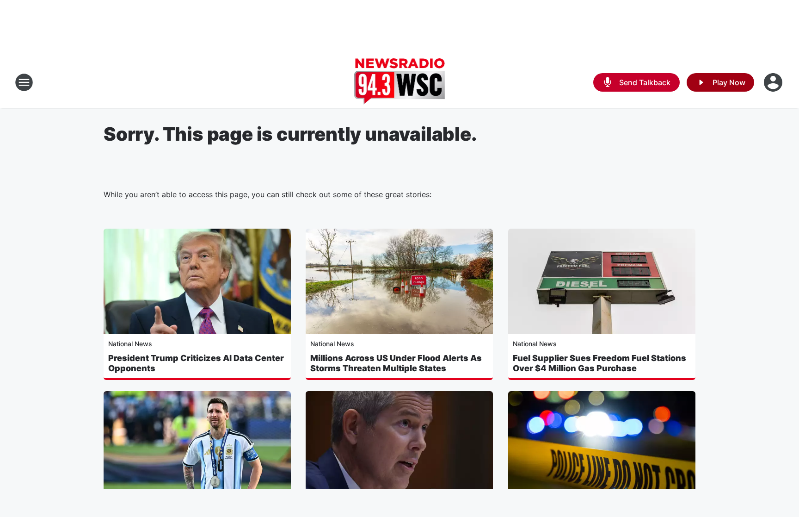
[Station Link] (399, 82)
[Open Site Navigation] (24, 82)
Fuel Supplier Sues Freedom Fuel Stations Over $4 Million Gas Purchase (599, 363)
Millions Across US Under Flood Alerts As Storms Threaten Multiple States (396, 363)
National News (130, 344)
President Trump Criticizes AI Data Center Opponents (196, 363)
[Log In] (774, 82)
